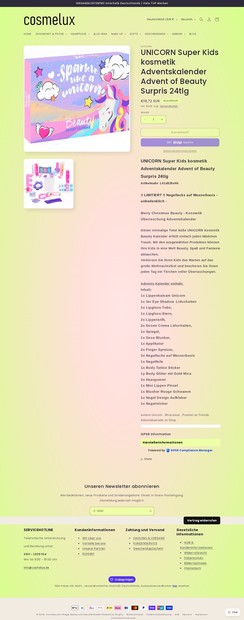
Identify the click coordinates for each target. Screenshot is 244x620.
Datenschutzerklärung (158, 614)
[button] (51, 34)
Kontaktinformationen (123, 618)
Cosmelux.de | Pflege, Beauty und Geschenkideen (73, 614)
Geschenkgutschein (148, 548)
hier (175, 586)
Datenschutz (193, 558)
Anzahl (145, 112)
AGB (177, 614)
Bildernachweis (195, 563)
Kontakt (88, 554)
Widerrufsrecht (195, 553)
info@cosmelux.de (36, 567)
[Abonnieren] (150, 511)
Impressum (192, 568)
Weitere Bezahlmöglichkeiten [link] (180, 150)
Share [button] (148, 459)
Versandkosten (169, 106)
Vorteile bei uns (94, 543)
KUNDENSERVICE (145, 543)
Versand (187, 614)
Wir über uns (91, 538)
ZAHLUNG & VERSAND (149, 538)
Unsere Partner (93, 548)
